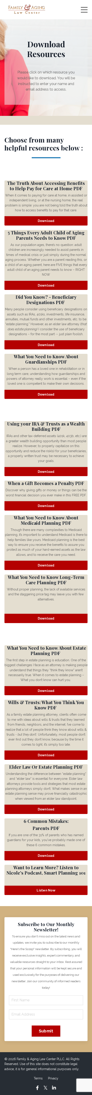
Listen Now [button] (46, 890)
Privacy (53, 1078)
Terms (38, 1078)
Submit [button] (46, 1031)
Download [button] (46, 221)
